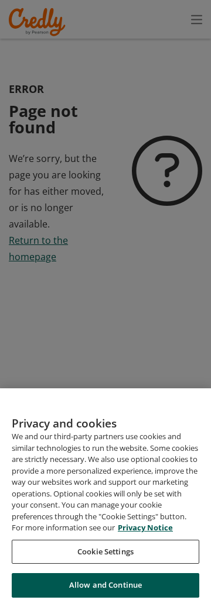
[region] (105, 497)
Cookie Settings (105, 551)
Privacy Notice (145, 527)
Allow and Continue (105, 585)
